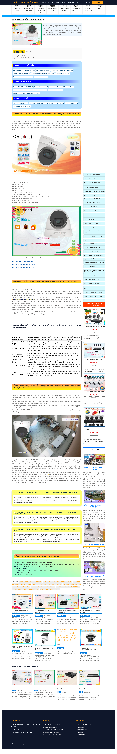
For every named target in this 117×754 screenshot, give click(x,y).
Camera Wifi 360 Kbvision (91, 244)
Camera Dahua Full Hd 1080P (92, 202)
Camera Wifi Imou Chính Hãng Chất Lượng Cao (26, 93)
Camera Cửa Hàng (47, 2)
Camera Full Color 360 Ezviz (91, 300)
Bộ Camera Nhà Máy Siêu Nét (94, 392)
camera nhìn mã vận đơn (43, 70)
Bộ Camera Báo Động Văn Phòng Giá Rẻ (43, 586)
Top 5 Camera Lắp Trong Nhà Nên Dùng (24, 70)
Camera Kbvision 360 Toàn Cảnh (93, 199)
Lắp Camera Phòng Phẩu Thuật (92, 223)
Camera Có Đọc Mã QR (90, 206)
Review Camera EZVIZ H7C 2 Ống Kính (31, 581)
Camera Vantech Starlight (91, 187)
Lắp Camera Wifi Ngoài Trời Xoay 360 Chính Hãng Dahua (94, 271)
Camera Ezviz (81, 734)
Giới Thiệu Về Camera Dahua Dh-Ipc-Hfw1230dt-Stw (47, 584)
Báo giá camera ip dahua (41, 76)
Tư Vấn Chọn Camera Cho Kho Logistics (92, 214)
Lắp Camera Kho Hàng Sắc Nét (95, 327)
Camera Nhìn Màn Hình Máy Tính (93, 236)
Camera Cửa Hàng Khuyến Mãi (54, 729)
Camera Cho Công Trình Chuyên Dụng (93, 231)
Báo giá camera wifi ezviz (62, 73)
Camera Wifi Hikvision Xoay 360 (92, 247)
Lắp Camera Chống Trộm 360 (92, 279)
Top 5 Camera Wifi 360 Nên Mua (93, 292)
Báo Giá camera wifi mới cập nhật (38, 90)
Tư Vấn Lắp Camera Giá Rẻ (94, 544)
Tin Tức (79, 2)
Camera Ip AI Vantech (90, 178)
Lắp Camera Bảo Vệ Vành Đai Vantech (94, 191)
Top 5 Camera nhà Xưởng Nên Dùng (23, 76)
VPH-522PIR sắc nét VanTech (21, 687)
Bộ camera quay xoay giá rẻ (94, 359)
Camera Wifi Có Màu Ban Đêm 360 (93, 255)
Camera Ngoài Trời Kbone (20, 90)
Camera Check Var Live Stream (21, 73)
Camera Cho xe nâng (90, 210)
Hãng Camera (60, 2)
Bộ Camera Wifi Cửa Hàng (52, 724)
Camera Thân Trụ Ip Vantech (92, 174)
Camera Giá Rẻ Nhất (89, 219)
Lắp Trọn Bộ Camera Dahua (36, 103)
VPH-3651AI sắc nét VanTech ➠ (28, 19)
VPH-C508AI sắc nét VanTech (43, 687)
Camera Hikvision (82, 729)
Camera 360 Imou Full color (91, 283)
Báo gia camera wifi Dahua (55, 90)
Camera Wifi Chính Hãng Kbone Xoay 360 (94, 287)
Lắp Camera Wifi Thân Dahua (92, 259)
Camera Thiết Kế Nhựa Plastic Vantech (92, 183)
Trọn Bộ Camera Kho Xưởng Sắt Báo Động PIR (25, 589)
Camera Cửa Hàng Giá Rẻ (94, 576)
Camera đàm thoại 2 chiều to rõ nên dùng (43, 73)
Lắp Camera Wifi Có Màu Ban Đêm (93, 240)
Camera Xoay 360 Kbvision (91, 275)
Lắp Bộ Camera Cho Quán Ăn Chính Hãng (67, 586)
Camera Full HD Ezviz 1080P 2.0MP (23, 87)
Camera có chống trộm (90, 227)
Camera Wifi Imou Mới (90, 266)
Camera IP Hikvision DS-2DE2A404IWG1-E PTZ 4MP (88, 648)
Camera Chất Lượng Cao (52, 732)
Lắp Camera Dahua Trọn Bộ (85, 724)
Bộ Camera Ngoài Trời (71, 103)
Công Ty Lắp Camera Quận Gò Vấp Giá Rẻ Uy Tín (57, 581)
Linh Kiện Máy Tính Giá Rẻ (20, 103)
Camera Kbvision (82, 727)
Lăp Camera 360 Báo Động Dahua (93, 296)
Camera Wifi (70, 2)
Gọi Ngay (97, 2)
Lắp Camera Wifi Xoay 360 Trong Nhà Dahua (61, 87)
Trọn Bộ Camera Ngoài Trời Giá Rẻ (49, 589)
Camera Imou (81, 732)
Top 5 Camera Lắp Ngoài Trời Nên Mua (62, 70)
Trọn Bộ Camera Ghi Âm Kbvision (55, 103)
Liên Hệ (87, 2)
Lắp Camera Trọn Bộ (51, 727)
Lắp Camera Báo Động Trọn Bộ (21, 106)
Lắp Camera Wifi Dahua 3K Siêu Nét (94, 262)
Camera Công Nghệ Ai (90, 195)
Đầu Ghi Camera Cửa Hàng (53, 734)
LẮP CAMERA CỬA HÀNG (26, 2)
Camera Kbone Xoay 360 (41, 87)
